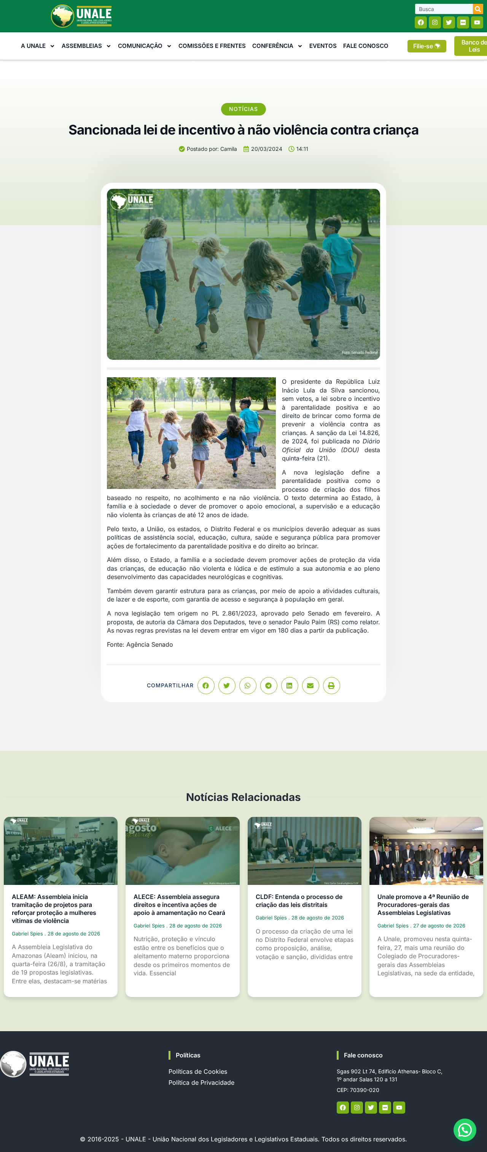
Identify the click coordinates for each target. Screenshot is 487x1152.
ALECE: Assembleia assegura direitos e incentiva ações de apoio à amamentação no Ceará (179, 904)
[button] (206, 685)
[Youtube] (477, 22)
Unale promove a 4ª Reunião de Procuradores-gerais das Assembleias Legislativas (423, 904)
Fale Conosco (365, 45)
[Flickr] (463, 22)
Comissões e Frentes (212, 45)
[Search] (478, 9)
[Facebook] (421, 22)
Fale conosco (363, 1055)
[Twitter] (449, 22)
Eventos (323, 45)
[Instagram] (435, 22)
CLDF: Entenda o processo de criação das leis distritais (299, 900)
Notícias (243, 109)
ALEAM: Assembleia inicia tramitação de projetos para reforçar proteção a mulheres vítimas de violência (54, 908)
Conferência (272, 45)
